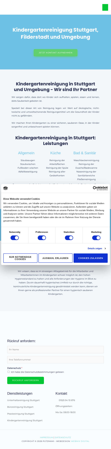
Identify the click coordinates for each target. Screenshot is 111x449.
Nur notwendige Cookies (20, 258)
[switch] (42, 237)
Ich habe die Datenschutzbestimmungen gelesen (37, 372)
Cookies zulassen (90, 258)
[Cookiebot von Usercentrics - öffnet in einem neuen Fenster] (95, 188)
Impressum (46, 437)
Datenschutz (14, 368)
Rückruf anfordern (25, 380)
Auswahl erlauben (55, 258)
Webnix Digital (80, 441)
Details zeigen (95, 248)
